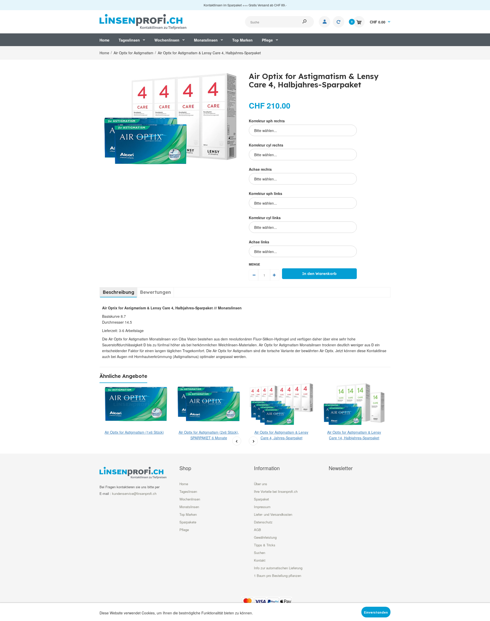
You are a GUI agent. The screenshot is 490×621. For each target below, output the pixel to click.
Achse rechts (260, 169)
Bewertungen (155, 292)
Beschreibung (118, 292)
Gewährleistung (265, 537)
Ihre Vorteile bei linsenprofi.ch (276, 491)
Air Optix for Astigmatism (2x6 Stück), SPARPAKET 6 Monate (209, 435)
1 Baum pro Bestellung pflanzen (277, 575)
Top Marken (188, 514)
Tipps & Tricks (264, 545)
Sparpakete (187, 522)
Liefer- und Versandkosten (273, 514)
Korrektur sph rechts (267, 120)
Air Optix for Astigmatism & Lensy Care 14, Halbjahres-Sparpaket (354, 435)
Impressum (262, 506)
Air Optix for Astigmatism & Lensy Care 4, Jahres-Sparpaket (281, 435)
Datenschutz (263, 522)
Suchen (259, 552)
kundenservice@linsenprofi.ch (134, 493)
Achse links (259, 241)
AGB (257, 529)
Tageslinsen (188, 491)
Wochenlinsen (189, 499)
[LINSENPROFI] (143, 21)
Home (183, 483)
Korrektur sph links (265, 193)
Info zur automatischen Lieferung (278, 567)
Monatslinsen (189, 506)
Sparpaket (261, 499)
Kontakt (259, 560)
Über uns (260, 483)
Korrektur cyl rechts (266, 145)
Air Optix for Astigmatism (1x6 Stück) (134, 432)
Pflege (184, 529)
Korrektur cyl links (265, 217)
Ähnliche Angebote (123, 376)
